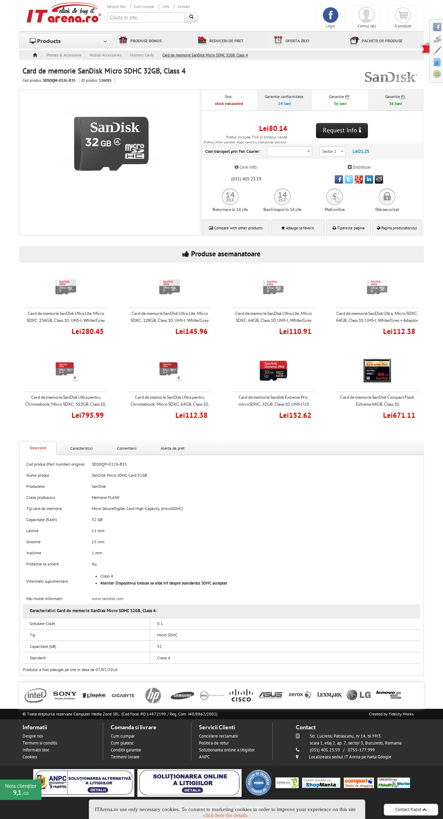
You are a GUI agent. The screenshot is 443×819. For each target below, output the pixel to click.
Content (424, 49)
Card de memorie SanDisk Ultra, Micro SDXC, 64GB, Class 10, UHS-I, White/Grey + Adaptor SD (377, 320)
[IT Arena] (64, 12)
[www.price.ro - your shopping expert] (287, 782)
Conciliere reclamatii (218, 736)
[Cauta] (191, 17)
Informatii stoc (35, 750)
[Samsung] (183, 695)
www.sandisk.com (108, 598)
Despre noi (32, 736)
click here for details (225, 815)
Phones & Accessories (63, 55)
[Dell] (212, 695)
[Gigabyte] (124, 695)
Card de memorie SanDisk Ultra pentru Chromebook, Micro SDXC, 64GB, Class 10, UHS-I (169, 404)
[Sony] (65, 695)
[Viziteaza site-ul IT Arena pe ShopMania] (321, 782)
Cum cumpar (144, 7)
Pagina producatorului (398, 228)
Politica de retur (214, 743)
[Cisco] (241, 695)
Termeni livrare (125, 757)
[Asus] (271, 695)
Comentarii (126, 448)
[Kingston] (94, 695)
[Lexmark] (330, 695)
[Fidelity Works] (393, 782)
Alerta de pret (172, 448)
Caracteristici (81, 448)
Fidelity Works (401, 714)
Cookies (29, 757)
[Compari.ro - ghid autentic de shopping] (258, 782)
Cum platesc (122, 743)
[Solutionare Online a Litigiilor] (189, 782)
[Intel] (35, 695)
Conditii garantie (126, 750)
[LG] (359, 695)
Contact (184, 7)
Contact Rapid (408, 809)
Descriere (38, 448)
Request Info (341, 130)
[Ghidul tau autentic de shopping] (359, 782)
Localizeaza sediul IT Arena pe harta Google (350, 757)
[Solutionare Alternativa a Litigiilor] (83, 782)
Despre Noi (116, 7)
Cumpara (71, 331)
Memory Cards (142, 55)
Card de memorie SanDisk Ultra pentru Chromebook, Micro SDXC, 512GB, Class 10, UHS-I (65, 404)
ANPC (204, 757)
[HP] (153, 695)
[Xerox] (300, 695)
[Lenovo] (388, 695)
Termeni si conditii (39, 743)
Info (166, 7)
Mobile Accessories (105, 55)
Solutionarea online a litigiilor (227, 750)
